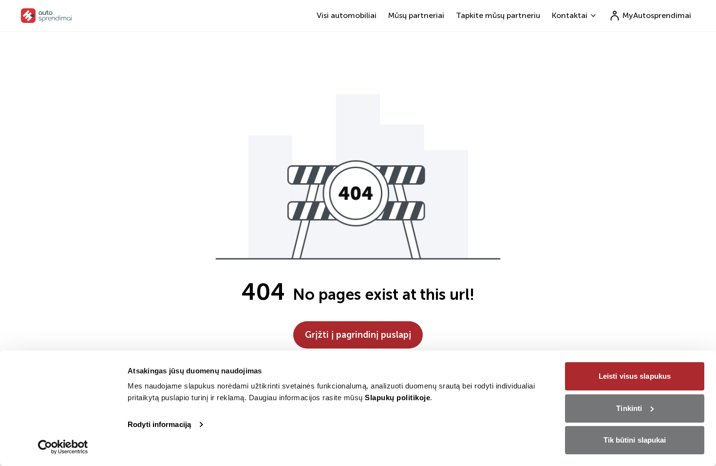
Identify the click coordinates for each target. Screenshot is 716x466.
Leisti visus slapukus (635, 376)
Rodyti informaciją (159, 424)
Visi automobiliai (347, 15)
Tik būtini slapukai (634, 440)
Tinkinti (629, 408)
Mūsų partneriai (416, 15)
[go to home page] (46, 15)
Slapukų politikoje (397, 397)
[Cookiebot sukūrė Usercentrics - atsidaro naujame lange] (63, 447)
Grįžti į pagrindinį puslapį (358, 335)
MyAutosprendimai (656, 15)
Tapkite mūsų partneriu (498, 15)
